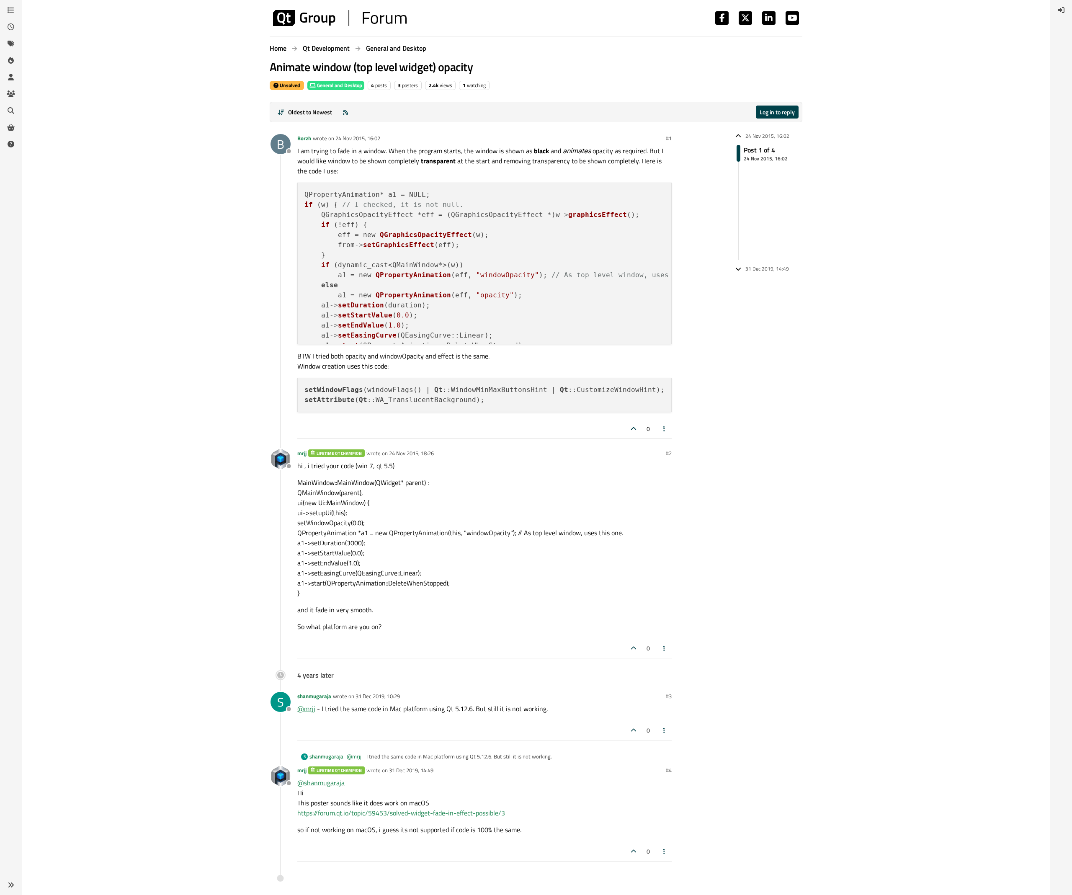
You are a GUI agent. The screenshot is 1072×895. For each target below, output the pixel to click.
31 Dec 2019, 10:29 (378, 696)
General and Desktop (339, 85)
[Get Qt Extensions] (10, 127)
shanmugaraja (314, 696)
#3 (669, 696)
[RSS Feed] (345, 112)
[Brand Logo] (340, 18)
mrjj (302, 453)
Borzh (304, 138)
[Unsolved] (10, 144)
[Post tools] (664, 428)
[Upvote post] (633, 428)
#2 (669, 453)
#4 (669, 770)
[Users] (10, 77)
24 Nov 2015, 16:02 (357, 138)
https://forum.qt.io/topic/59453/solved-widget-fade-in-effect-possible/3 (401, 813)
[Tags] (10, 43)
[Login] (1061, 10)
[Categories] (10, 10)
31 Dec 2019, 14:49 (411, 770)
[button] (10, 885)
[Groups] (10, 94)
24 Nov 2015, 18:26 (411, 453)
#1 (669, 138)
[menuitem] (1061, 10)
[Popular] (10, 60)
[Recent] (10, 27)
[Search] (10, 110)
